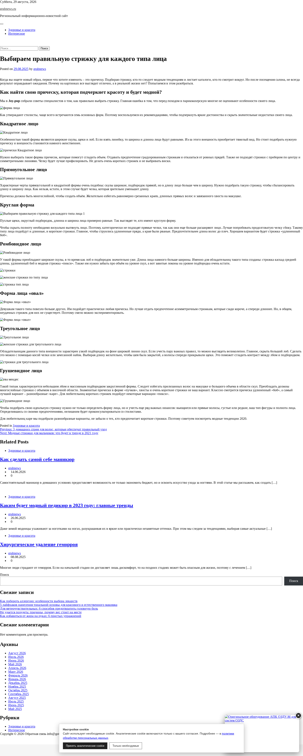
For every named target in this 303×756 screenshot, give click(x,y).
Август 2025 (17, 697)
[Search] (1, 44)
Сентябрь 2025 (18, 694)
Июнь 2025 (16, 705)
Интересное (16, 33)
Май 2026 (15, 664)
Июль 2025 (16, 701)
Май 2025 (15, 709)
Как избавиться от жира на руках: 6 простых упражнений (40, 616)
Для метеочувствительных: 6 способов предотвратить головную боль (49, 608)
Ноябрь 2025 (17, 686)
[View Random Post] (1, 40)
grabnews (39, 69)
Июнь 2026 (16, 660)
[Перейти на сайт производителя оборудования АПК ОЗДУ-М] (262, 733)
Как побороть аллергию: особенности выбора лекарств (39, 601)
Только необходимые (126, 745)
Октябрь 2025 (17, 690)
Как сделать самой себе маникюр (37, 459)
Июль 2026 (16, 657)
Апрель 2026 (17, 668)
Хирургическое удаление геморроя (39, 544)
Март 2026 (15, 671)
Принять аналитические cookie (85, 745)
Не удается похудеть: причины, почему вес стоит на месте (41, 612)
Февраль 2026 (18, 675)
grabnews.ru (8, 9)
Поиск (4, 574)
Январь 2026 (17, 679)
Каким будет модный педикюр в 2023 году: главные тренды (66, 505)
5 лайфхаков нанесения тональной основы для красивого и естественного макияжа (58, 605)
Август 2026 (17, 653)
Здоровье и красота (21, 30)
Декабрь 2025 (17, 683)
